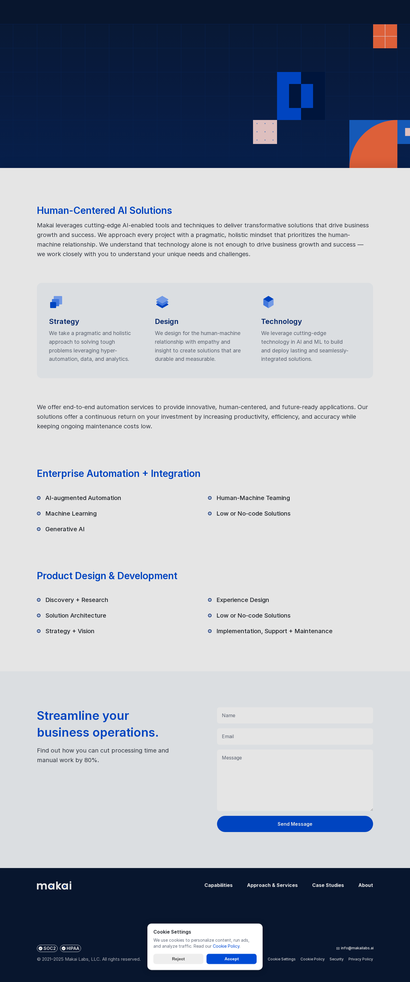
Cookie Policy (226, 945)
